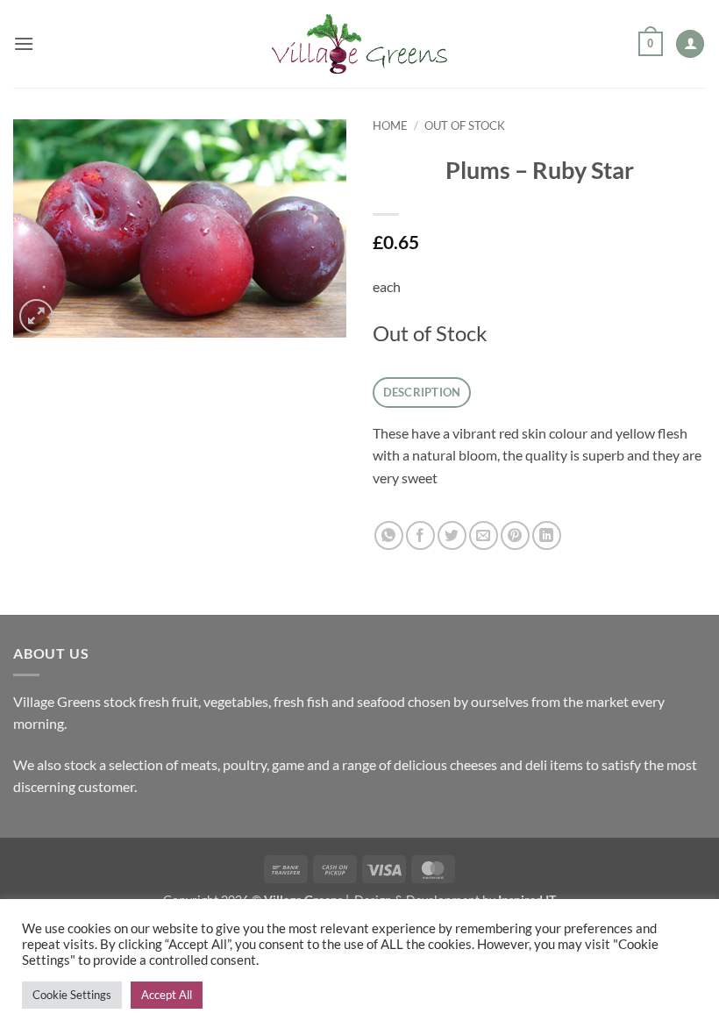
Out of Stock (464, 125)
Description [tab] (422, 392)
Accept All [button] (166, 995)
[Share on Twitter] (452, 535)
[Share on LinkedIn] (546, 535)
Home (390, 125)
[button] (23, 43)
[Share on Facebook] (420, 535)
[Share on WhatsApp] (388, 535)
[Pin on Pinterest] (515, 535)
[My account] (690, 44)
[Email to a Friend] (483, 535)
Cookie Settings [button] (71, 995)
